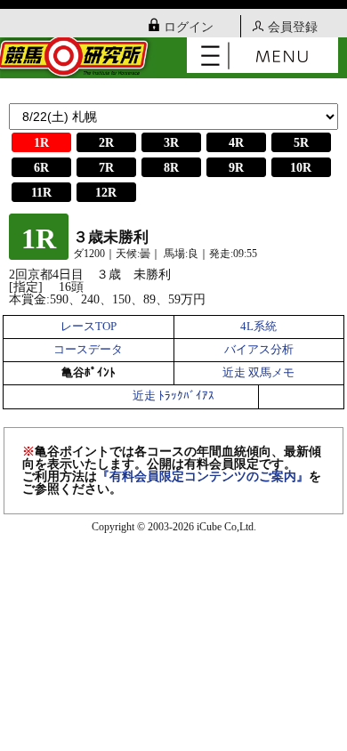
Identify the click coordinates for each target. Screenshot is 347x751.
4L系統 (258, 326)
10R (300, 167)
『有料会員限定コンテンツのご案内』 (203, 476)
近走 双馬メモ (258, 373)
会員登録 (293, 27)
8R (171, 167)
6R (41, 167)
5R (301, 142)
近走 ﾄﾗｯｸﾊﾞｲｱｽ (173, 396)
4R (236, 142)
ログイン (189, 27)
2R (106, 142)
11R (41, 192)
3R (171, 142)
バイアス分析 (259, 349)
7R (106, 167)
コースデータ (88, 349)
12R (106, 192)
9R (236, 167)
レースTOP (89, 326)
